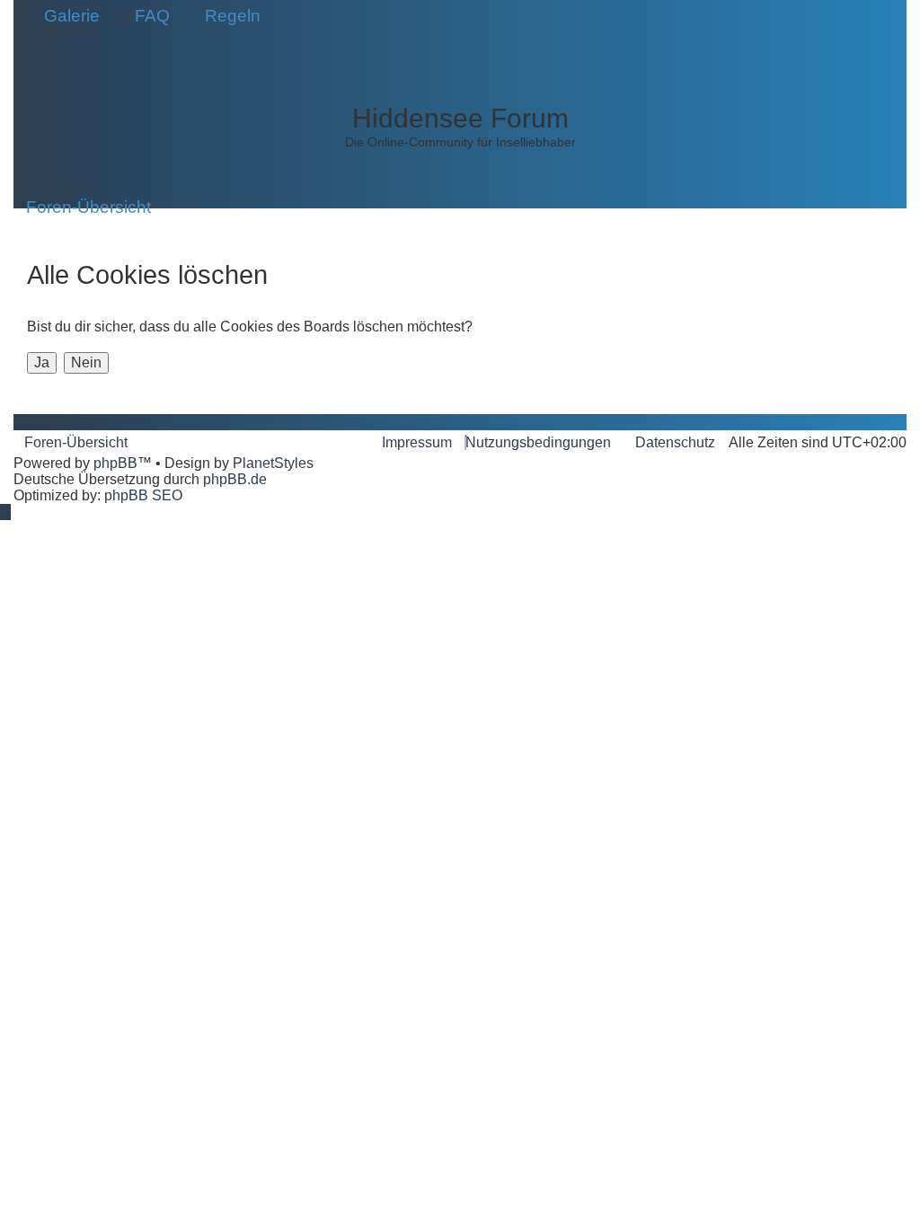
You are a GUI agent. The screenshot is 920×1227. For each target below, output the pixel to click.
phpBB (115, 463)
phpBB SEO (143, 495)
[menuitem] (65, 16)
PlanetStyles (273, 463)
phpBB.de (235, 479)
